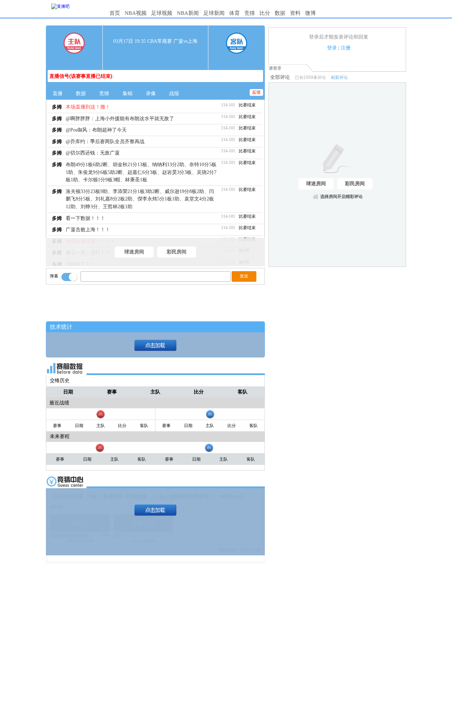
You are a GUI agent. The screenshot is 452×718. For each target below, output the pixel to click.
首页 (114, 13)
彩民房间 (176, 252)
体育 (234, 13)
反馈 (256, 92)
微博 (310, 13)
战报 (174, 93)
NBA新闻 (188, 13)
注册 (346, 48)
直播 (58, 93)
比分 (265, 13)
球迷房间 (134, 252)
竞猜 (249, 13)
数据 (280, 13)
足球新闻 (214, 13)
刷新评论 (339, 77)
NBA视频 (136, 13)
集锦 (127, 93)
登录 (332, 48)
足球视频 (161, 13)
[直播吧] (60, 6)
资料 (295, 13)
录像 (151, 93)
